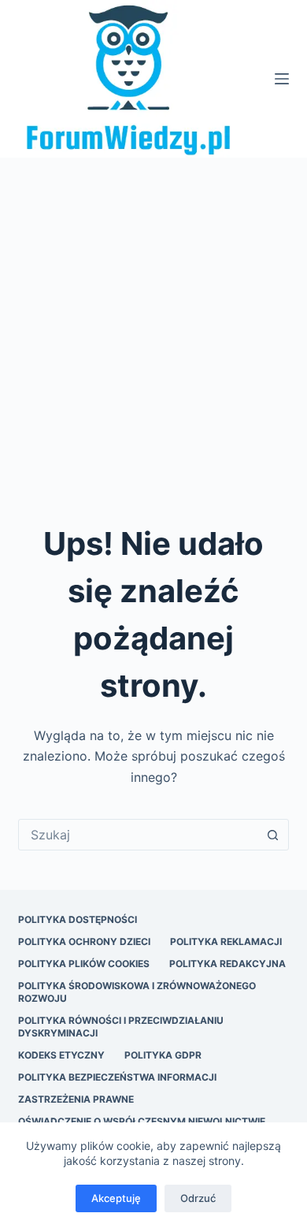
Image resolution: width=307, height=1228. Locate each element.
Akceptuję (116, 1198)
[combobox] (138, 834)
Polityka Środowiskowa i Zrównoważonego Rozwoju (137, 992)
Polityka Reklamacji (226, 941)
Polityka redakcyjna (227, 963)
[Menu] (282, 79)
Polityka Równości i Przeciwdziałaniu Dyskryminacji (121, 1026)
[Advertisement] (153, 319)
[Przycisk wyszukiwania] (273, 835)
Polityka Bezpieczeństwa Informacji (117, 1077)
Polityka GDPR (163, 1055)
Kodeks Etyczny (61, 1055)
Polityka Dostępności (77, 919)
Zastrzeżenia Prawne (76, 1099)
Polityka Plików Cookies (84, 963)
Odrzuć (198, 1198)
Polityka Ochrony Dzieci (84, 941)
